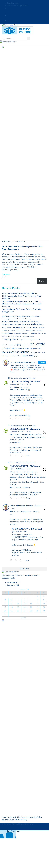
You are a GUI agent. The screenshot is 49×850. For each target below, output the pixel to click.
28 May (29, 384)
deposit (4, 327)
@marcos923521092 (16, 384)
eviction (35, 327)
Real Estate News (13, 831)
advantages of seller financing (31, 316)
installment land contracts (38, 333)
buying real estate (24, 321)
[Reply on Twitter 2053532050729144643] (12, 456)
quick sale (25, 344)
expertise (41, 327)
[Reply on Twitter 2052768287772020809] (12, 560)
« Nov (23, 618)
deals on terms (37, 324)
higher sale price (30, 330)
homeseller (17, 333)
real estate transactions (15, 352)
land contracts (6, 336)
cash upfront (35, 321)
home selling (25, 333)
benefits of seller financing (10, 321)
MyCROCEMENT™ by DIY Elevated (25, 382)
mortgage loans (10, 339)
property (17, 344)
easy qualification (26, 327)
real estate (37, 344)
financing (20, 330)
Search (4, 277)
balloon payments (7, 319)
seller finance (9, 355)
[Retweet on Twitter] (9, 378)
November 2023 (13, 582)
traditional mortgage (29, 355)
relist (43, 352)
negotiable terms (24, 339)
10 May (29, 432)
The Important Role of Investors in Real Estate (19, 293)
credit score (17, 324)
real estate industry (9, 348)
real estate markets (35, 348)
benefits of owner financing (22, 319)
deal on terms (26, 324)
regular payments (35, 352)
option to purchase (7, 344)
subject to (17, 355)
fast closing (5, 330)
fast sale (12, 330)
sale (3, 355)
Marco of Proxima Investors (21, 506)
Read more (6, 274)
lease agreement (16, 336)
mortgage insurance (28, 336)
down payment (13, 327)
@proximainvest (39, 506)
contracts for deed (7, 324)
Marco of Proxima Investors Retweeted (23, 378)
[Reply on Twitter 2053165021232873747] (12, 498)
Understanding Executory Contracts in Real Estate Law (22, 301)
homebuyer (39, 330)
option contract (35, 339)
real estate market (23, 348)
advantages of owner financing (11, 316)
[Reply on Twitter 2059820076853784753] (12, 418)
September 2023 (13, 585)
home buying (7, 333)
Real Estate (21, 241)
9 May (29, 469)
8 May (12, 509)
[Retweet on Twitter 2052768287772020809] (16, 560)
